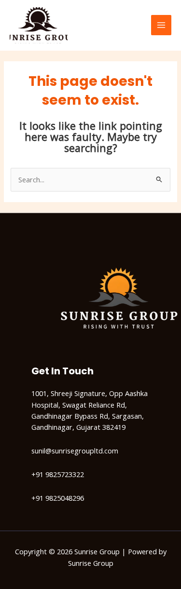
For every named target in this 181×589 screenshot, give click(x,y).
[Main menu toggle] (161, 25)
